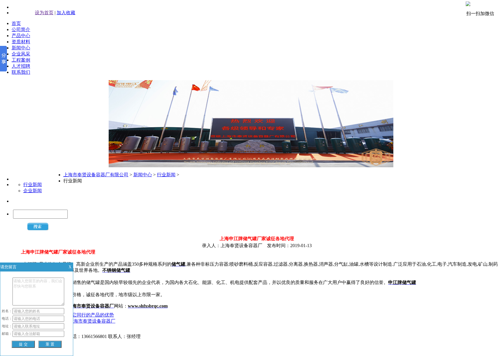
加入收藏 (66, 12)
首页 (16, 23)
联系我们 (21, 72)
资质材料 (21, 41)
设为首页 (44, 12)
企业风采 (21, 53)
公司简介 (21, 29)
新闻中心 (21, 47)
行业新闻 (32, 184)
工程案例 (21, 59)
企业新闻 (32, 190)
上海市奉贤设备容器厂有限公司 (95, 174)
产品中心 (21, 35)
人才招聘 (21, 66)
